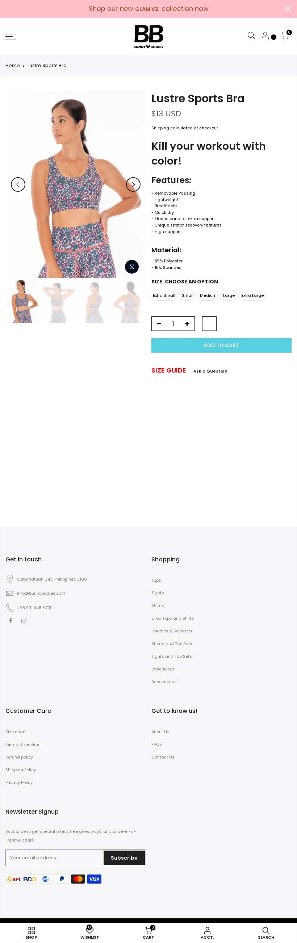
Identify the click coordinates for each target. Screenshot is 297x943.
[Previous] (18, 184)
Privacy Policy (19, 782)
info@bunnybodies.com (41, 593)
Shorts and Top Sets (171, 644)
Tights (157, 593)
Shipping (160, 128)
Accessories (164, 682)
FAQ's (157, 744)
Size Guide (168, 370)
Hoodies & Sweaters (172, 631)
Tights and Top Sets (171, 656)
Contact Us (163, 757)
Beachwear (162, 669)
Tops (156, 580)
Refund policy (19, 757)
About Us (160, 732)
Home (12, 65)
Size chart (15, 732)
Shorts (157, 605)
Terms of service (22, 744)
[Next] (133, 184)
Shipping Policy (20, 770)
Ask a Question (210, 371)
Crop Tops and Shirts (172, 618)
